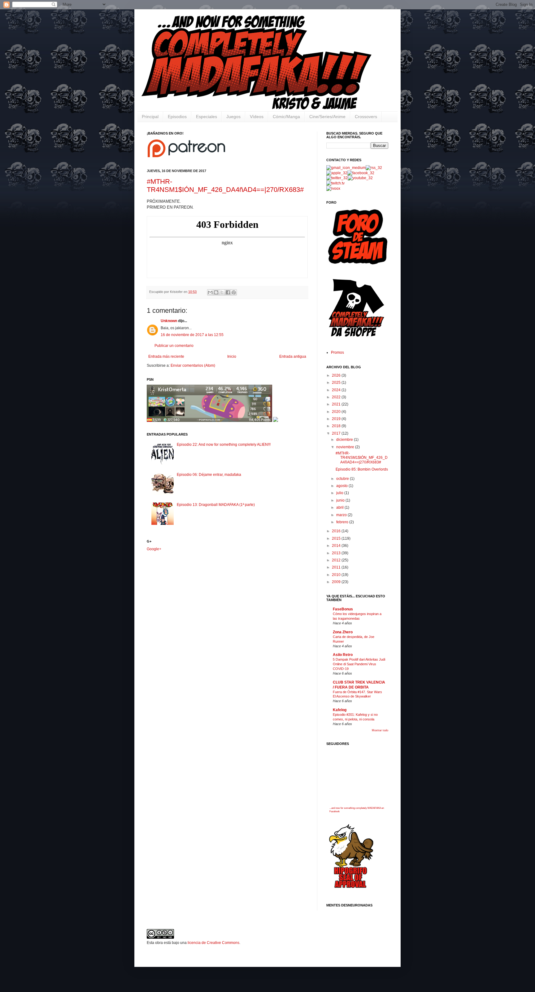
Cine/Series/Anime (327, 116)
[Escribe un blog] (216, 292)
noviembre (345, 447)
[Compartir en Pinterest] (234, 292)
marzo (342, 515)
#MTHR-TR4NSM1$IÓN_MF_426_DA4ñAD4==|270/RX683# (225, 185)
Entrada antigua (292, 356)
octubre (343, 478)
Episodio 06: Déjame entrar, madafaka (209, 474)
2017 (336, 433)
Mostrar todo (380, 730)
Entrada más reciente (166, 356)
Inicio (231, 356)
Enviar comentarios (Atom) (193, 365)
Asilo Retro (343, 655)
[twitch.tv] (335, 183)
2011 (336, 567)
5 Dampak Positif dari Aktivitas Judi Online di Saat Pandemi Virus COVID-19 (359, 664)
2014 (336, 545)
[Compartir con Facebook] (228, 292)
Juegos (233, 116)
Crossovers (366, 116)
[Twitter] (337, 178)
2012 (336, 560)
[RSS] (374, 168)
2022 (336, 397)
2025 (336, 382)
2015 (336, 538)
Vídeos (256, 116)
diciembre (345, 439)
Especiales (206, 116)
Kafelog (339, 710)
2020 (336, 412)
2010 (336, 575)
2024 (336, 390)
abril (340, 507)
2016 (336, 531)
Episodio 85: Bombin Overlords (362, 469)
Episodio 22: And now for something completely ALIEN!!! (224, 444)
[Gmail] (346, 168)
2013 (336, 553)
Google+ (154, 549)
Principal (150, 116)
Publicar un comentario (174, 345)
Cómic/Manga (286, 116)
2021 (336, 404)
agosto (342, 486)
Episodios (177, 116)
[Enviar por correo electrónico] (210, 292)
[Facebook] (360, 173)
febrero (342, 522)
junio (341, 500)
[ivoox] (333, 188)
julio (340, 493)
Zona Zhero (343, 632)
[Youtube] (360, 178)
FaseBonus (343, 609)
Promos (337, 352)
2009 (336, 582)
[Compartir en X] (222, 292)
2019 (336, 419)
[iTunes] (336, 173)
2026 (336, 375)
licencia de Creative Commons (213, 943)
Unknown (169, 321)
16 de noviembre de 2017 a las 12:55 (192, 335)
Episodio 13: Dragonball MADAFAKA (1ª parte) (216, 505)
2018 (336, 426)
